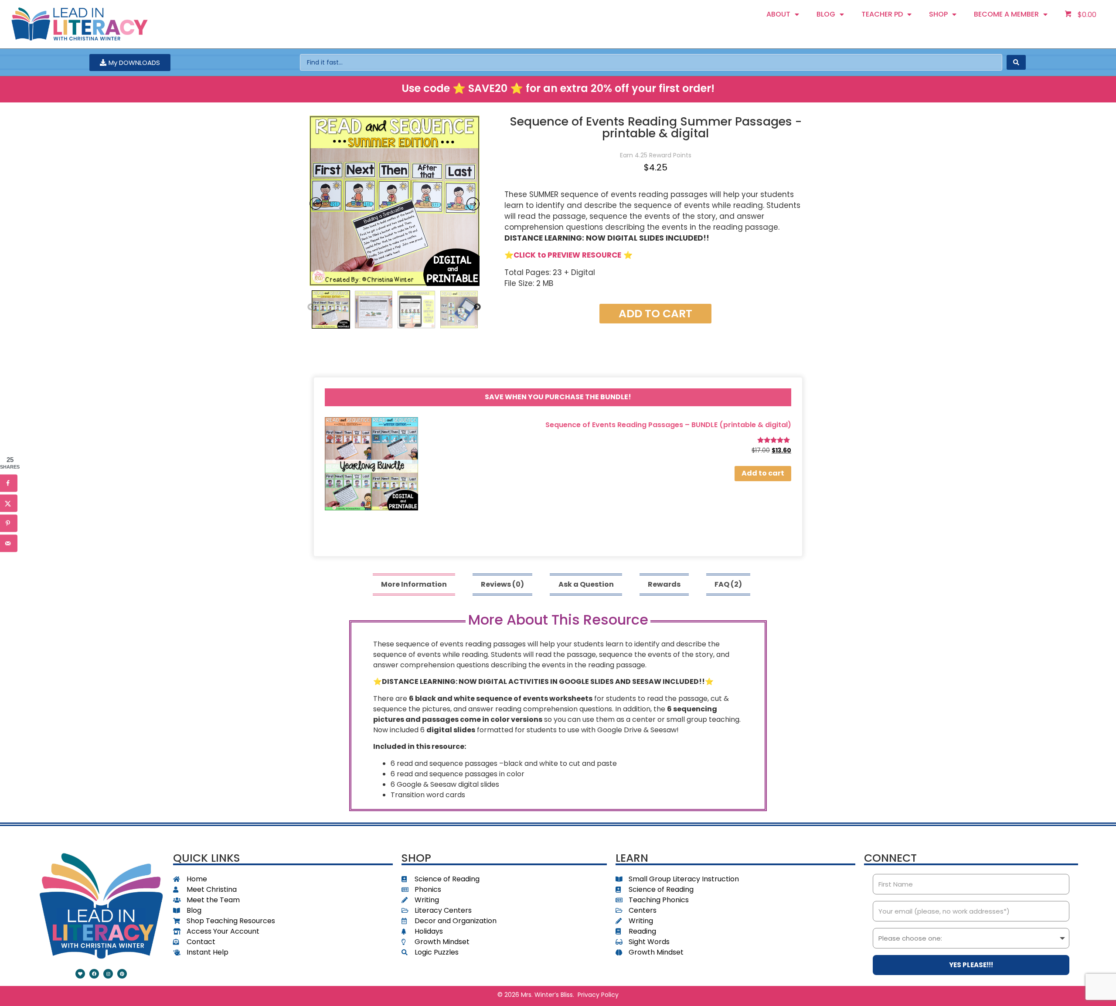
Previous (310, 307)
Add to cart (655, 313)
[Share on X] (8, 503)
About (778, 14)
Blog (826, 14)
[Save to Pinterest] (8, 523)
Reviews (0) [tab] (502, 584)
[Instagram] (108, 974)
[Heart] (80, 974)
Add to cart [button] (763, 474)
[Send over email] (8, 543)
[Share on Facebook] (8, 483)
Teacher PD (882, 14)
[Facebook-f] (94, 974)
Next (477, 307)
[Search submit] (1016, 62)
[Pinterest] (122, 974)
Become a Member (1006, 14)
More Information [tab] (414, 584)
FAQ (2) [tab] (728, 584)
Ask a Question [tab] (586, 584)
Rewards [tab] (664, 584)
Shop (938, 14)
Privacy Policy (598, 994)
